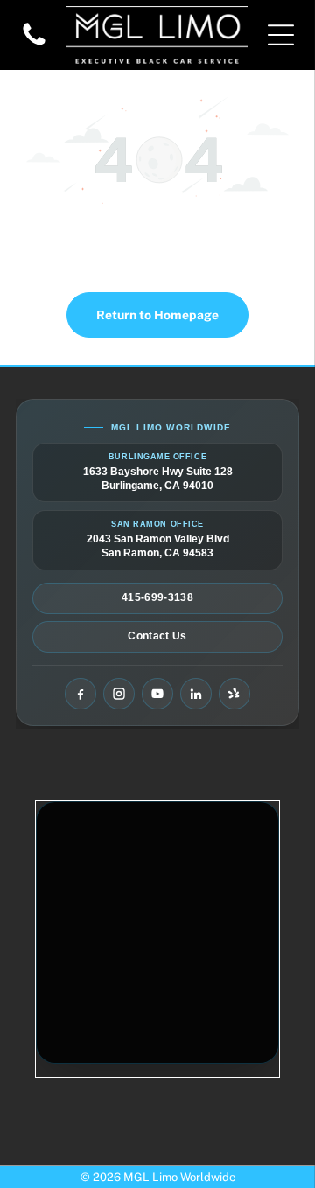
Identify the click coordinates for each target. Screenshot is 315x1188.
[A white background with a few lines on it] (34, 44)
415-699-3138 (157, 597)
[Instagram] (119, 693)
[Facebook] (80, 693)
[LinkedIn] (196, 693)
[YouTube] (157, 693)
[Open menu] (281, 35)
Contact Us (157, 636)
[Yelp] (234, 693)
